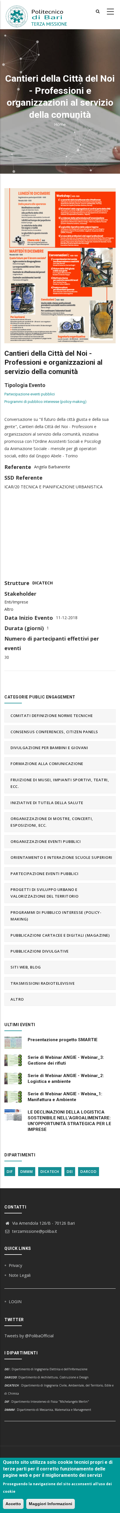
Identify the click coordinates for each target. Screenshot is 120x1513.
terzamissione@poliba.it (34, 1231)
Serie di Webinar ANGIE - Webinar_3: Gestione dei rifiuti (66, 1060)
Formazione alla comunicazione (46, 763)
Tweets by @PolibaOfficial (29, 1335)
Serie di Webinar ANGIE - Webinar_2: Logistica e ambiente (66, 1078)
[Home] (39, 14)
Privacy (15, 1265)
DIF (10, 1171)
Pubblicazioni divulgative (39, 951)
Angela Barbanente (52, 467)
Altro (8, 609)
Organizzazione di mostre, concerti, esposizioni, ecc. (51, 822)
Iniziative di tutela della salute (46, 802)
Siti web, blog (25, 967)
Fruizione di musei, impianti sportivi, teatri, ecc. (59, 783)
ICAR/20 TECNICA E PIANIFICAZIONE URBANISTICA (53, 486)
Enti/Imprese (16, 602)
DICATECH (42, 583)
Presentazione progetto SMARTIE (63, 1039)
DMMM (26, 1171)
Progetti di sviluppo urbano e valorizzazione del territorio (44, 893)
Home (60, 124)
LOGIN (15, 1301)
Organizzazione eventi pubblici (45, 841)
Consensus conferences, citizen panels (54, 731)
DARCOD (88, 1171)
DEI (70, 1171)
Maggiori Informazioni (50, 1503)
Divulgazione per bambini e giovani (49, 747)
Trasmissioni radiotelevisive (42, 983)
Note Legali (20, 1275)
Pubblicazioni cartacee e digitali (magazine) (60, 935)
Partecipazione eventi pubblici (29, 394)
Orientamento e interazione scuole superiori (61, 857)
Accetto (13, 1503)
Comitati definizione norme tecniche (51, 715)
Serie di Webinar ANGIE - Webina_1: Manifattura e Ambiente (65, 1096)
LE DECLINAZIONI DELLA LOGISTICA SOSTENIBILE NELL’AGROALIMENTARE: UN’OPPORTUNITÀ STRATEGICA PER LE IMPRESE (69, 1120)
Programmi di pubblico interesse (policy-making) (45, 401)
